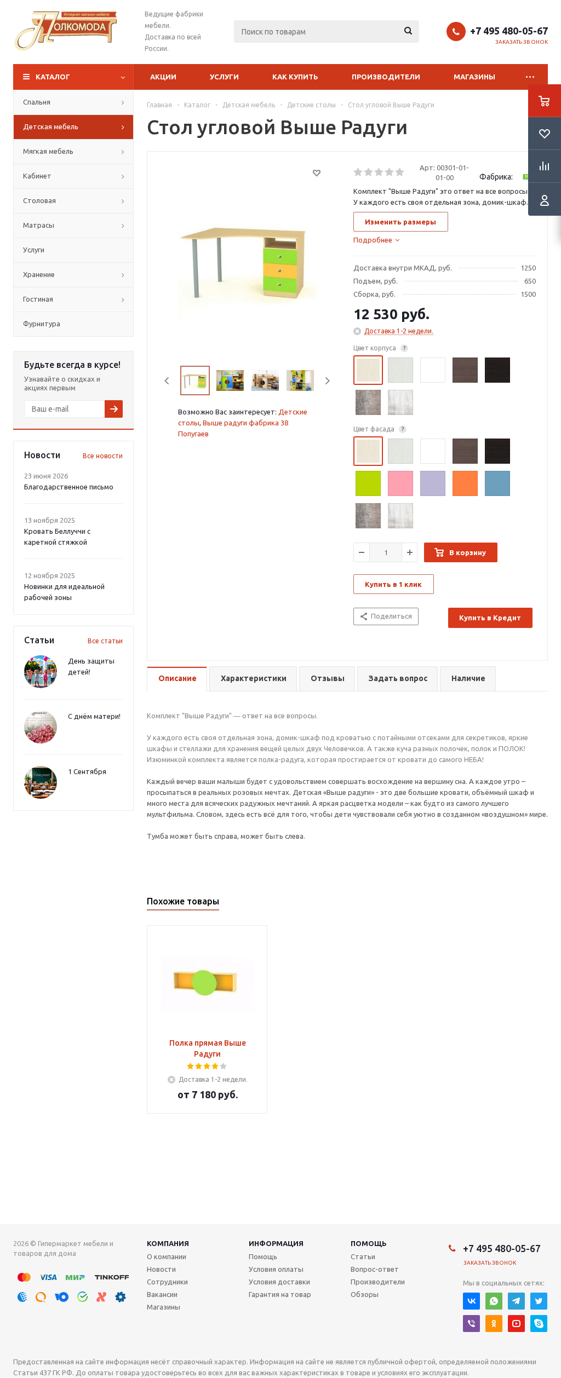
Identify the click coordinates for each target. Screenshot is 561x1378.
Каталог (53, 76)
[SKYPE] (538, 1323)
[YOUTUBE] (516, 1323)
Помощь (369, 1243)
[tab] (376, 239)
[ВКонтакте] (471, 1301)
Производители (386, 76)
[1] (358, 172)
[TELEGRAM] (516, 1301)
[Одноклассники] (493, 1323)
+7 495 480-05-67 (509, 31)
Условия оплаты (276, 1269)
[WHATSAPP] (493, 1301)
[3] (379, 172)
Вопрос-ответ (375, 1269)
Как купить (295, 76)
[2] (369, 172)
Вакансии (162, 1294)
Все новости (103, 455)
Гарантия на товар (280, 1294)
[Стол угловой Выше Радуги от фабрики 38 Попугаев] (247, 259)
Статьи (363, 1256)
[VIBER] (471, 1323)
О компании (166, 1256)
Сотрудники (167, 1281)
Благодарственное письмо (68, 487)
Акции (163, 76)
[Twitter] (538, 1301)
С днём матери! (94, 716)
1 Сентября (87, 771)
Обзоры (365, 1294)
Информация (276, 1243)
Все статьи (105, 640)
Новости (161, 1269)
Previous (167, 381)
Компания (168, 1243)
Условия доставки (279, 1281)
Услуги (224, 76)
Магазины (474, 76)
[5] (400, 172)
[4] (390, 172)
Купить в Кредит (490, 617)
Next (327, 381)
